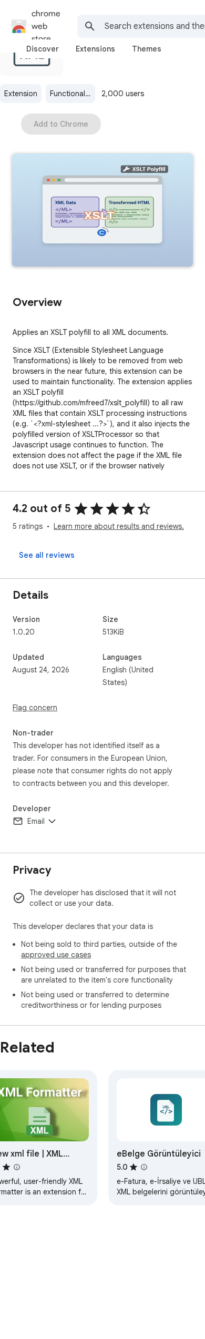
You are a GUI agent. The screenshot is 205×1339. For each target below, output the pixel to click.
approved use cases (56, 954)
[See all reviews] (47, 555)
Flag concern (35, 707)
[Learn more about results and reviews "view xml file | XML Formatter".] (16, 1167)
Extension (20, 93)
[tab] (42, 48)
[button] (102, 211)
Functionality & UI (72, 93)
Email (36, 821)
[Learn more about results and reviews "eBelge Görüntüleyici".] (144, 1167)
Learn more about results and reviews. (119, 526)
